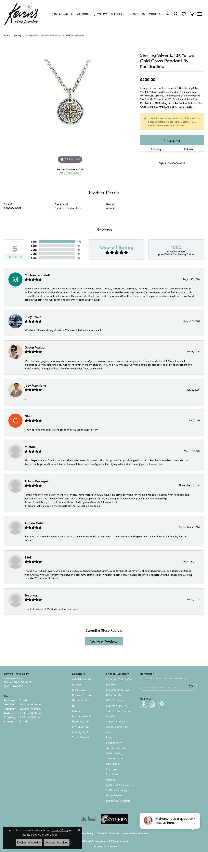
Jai (73, 705)
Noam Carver (80, 721)
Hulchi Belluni (81, 700)
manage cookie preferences (39, 834)
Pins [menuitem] (108, 732)
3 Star (34, 249)
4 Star (34, 245)
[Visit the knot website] (88, 819)
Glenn (29, 416)
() (79, 241)
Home (7, 35)
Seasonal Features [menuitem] (118, 721)
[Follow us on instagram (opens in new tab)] (152, 704)
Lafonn (76, 710)
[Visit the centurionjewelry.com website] (114, 819)
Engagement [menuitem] (114, 742)
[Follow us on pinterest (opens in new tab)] (161, 704)
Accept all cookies (56, 842)
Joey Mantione (35, 385)
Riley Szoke (33, 316)
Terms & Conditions (108, 833)
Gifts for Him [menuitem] (114, 700)
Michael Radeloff (37, 275)
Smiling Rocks (81, 732)
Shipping (156, 149)
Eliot (28, 557)
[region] (70, 103)
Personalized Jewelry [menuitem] (119, 689)
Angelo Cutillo (35, 523)
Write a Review (104, 641)
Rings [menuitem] (109, 737)
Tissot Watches (81, 737)
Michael (31, 446)
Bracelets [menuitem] (112, 774)
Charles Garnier (82, 695)
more (189, 106)
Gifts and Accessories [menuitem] (120, 784)
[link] (62, 14)
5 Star (34, 241)
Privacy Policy (85, 833)
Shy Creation (80, 726)
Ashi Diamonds (81, 679)
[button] (168, 14)
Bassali (76, 684)
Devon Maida (35, 347)
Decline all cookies (29, 842)
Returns (188, 149)
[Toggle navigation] (200, 14)
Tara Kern (32, 595)
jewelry (17, 35)
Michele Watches (83, 716)
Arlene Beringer (36, 481)
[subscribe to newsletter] (191, 687)
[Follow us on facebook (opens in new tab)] (143, 704)
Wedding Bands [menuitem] (116, 747)
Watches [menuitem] (111, 779)
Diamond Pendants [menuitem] (118, 800)
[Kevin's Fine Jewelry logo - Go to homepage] (21, 14)
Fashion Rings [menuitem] (115, 753)
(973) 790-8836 (70, 173)
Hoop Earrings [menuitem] (115, 795)
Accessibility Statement (136, 833)
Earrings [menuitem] (111, 769)
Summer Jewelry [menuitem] (116, 705)
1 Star (34, 257)
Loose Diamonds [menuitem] (116, 726)
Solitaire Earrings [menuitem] (117, 790)
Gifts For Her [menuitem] (114, 695)
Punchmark (111, 846)
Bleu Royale (80, 689)
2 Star (34, 253)
